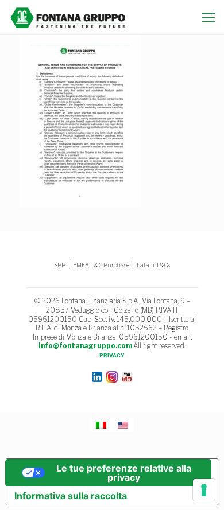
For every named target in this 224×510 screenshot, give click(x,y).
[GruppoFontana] (68, 17)
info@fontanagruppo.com (85, 345)
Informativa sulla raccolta (70, 495)
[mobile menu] (208, 17)
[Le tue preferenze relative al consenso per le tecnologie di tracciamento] (204, 490)
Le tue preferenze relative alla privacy (123, 472)
